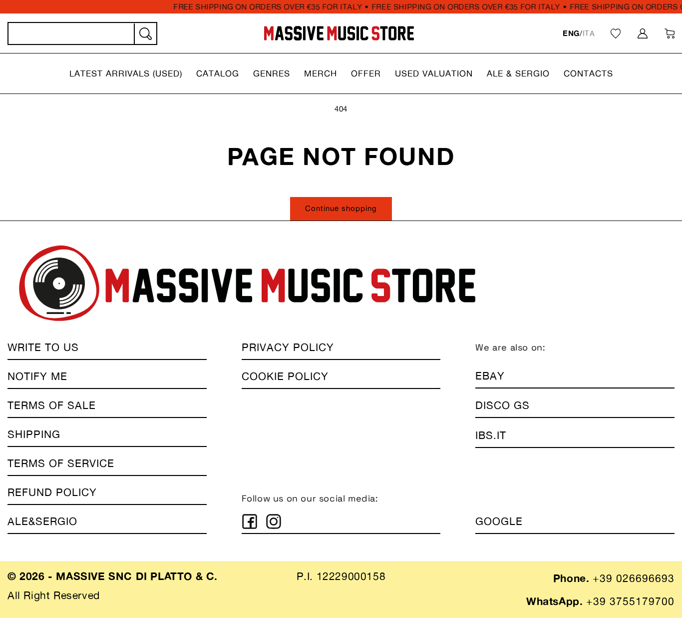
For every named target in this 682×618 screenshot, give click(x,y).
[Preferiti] (616, 33)
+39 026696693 (634, 578)
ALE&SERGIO (42, 521)
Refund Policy (52, 492)
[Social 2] (274, 522)
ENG (571, 33)
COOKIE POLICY (285, 376)
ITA (589, 33)
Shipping (33, 434)
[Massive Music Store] (339, 33)
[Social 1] (250, 522)
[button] (125, 73)
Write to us (43, 347)
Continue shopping (341, 208)
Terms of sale (51, 405)
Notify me (37, 376)
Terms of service (60, 463)
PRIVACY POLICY (288, 347)
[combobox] (82, 33)
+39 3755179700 (630, 601)
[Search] (145, 34)
